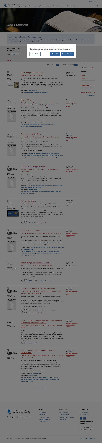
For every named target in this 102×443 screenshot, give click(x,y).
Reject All (55, 53)
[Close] (73, 46)
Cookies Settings (35, 53)
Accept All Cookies (67, 53)
